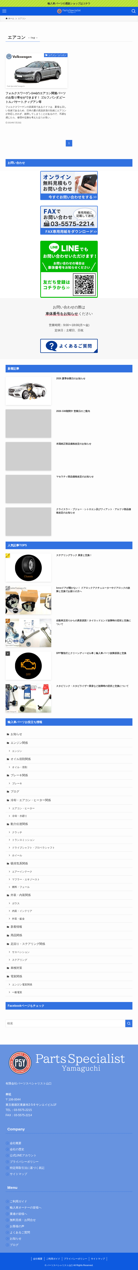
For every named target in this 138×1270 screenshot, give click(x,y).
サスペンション (21, 952)
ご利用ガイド (53, 1258)
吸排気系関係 (19, 863)
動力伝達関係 (19, 823)
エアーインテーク (22, 871)
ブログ (15, 791)
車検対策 (16, 967)
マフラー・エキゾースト (26, 879)
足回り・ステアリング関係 (28, 943)
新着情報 (16, 926)
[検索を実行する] (128, 1023)
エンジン (17, 751)
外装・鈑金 (18, 918)
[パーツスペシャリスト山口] (69, 11)
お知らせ (16, 734)
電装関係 (16, 976)
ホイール (17, 855)
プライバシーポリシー (75, 1258)
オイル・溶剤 (19, 767)
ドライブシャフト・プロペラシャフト (33, 847)
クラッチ (17, 832)
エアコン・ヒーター (23, 808)
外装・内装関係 (21, 895)
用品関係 (16, 935)
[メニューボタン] (4, 11)
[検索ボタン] (133, 11)
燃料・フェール (21, 887)
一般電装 (17, 992)
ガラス (16, 903)
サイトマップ (98, 1258)
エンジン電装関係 (22, 984)
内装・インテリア (22, 910)
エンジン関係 (19, 742)
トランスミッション (23, 839)
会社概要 (37, 1258)
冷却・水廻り (19, 815)
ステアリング (19, 959)
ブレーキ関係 (19, 775)
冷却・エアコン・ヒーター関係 (31, 800)
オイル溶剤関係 (21, 759)
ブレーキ (17, 783)
